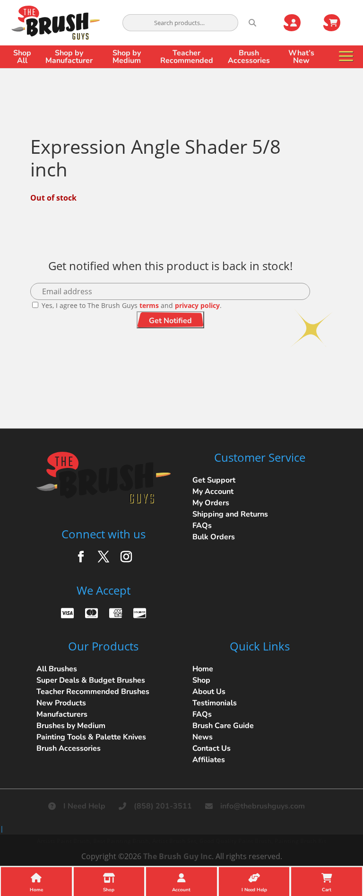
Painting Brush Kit (300, 841)
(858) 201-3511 (163, 806)
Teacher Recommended (186, 57)
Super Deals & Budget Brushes (90, 680)
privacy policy (197, 305)
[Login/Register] (298, 22)
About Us (208, 691)
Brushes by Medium (70, 725)
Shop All (22, 57)
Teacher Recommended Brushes (92, 691)
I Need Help (84, 806)
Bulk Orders (213, 537)
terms (149, 305)
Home (202, 669)
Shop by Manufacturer (69, 57)
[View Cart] (337, 22)
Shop (201, 680)
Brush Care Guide (223, 725)
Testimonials (214, 703)
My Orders (210, 503)
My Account (212, 491)
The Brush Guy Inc (177, 856)
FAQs (202, 525)
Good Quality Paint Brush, (236, 841)
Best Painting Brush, (121, 841)
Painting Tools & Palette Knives (91, 737)
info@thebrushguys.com (262, 806)
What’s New (301, 57)
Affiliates (208, 760)
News (202, 737)
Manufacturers (61, 714)
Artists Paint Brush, (64, 841)
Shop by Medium (126, 57)
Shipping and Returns (230, 514)
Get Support (213, 480)
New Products (61, 703)
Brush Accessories (249, 57)
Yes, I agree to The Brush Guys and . (131, 305)
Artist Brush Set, (175, 841)
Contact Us (211, 748)
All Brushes (56, 669)
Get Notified (170, 321)
